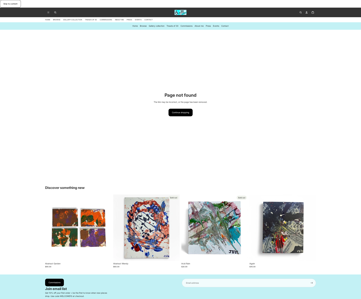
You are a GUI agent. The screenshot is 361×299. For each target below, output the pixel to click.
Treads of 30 (172, 26)
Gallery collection (156, 26)
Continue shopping (180, 112)
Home (135, 26)
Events (216, 26)
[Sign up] (312, 283)
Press (208, 26)
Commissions (186, 26)
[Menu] (48, 12)
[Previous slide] (49, 228)
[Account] (306, 12)
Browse (143, 26)
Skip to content (10, 4)
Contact (225, 26)
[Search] (55, 12)
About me (199, 26)
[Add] (107, 256)
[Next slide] (107, 228)
